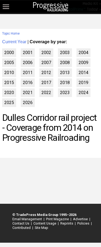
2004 (83, 52)
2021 (28, 92)
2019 (83, 82)
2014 (83, 72)
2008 (65, 62)
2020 (9, 92)
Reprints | (67, 223)
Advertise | (80, 219)
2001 (28, 52)
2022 (46, 92)
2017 (46, 82)
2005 (9, 62)
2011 (28, 72)
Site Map (41, 228)
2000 (9, 52)
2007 (46, 62)
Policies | (84, 223)
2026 (28, 102)
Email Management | (27, 219)
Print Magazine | (57, 219)
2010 (9, 72)
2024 (83, 92)
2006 (28, 62)
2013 (65, 72)
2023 (65, 92)
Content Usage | (45, 223)
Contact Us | (21, 223)
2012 (46, 72)
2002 (46, 52)
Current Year (14, 41)
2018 (65, 82)
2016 (28, 82)
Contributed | (22, 228)
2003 (65, 52)
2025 (9, 102)
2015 (9, 82)
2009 (83, 62)
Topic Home (11, 33)
